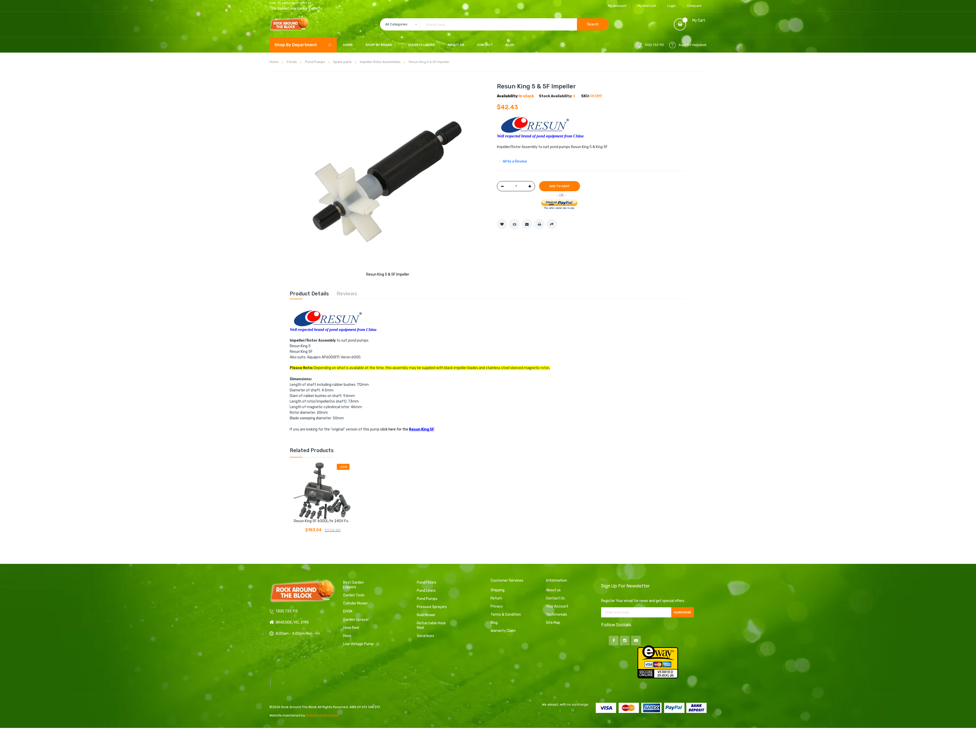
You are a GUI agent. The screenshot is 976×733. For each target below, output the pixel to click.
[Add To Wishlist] (502, 224)
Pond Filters (426, 582)
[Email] (527, 224)
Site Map (553, 622)
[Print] (539, 224)
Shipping (498, 590)
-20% (343, 466)
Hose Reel (351, 628)
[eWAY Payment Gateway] (657, 661)
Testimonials (556, 614)
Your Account (557, 606)
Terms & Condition (506, 614)
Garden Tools (353, 595)
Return (496, 598)
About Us (456, 45)
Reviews (347, 294)
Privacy (497, 606)
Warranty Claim (503, 631)
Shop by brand (378, 45)
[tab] (309, 294)
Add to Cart (559, 186)
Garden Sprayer (356, 619)
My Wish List (646, 6)
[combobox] (494, 24)
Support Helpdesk (692, 45)
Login (671, 6)
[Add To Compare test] (514, 224)
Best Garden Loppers (353, 584)
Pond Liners (426, 590)
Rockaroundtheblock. (322, 715)
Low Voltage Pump (358, 644)
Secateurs (425, 636)
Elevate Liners (421, 45)
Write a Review (515, 161)
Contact (485, 45)
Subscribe (682, 612)
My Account (617, 6)
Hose (347, 636)
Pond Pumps (427, 599)
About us (553, 590)
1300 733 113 (654, 45)
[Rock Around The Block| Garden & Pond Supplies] (289, 24)
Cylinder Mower (355, 603)
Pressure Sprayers (432, 607)
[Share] (552, 224)
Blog (510, 45)
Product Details (309, 294)
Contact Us (555, 598)
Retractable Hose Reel (431, 625)
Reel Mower (426, 615)
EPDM (347, 611)
